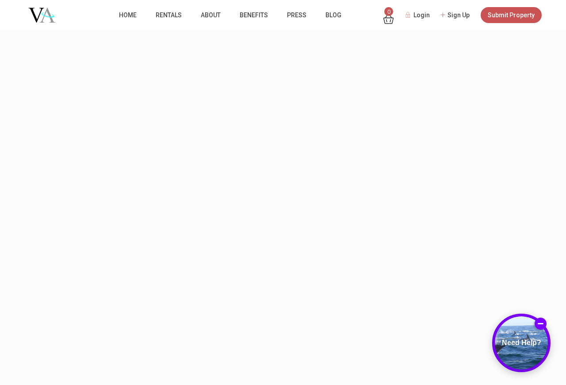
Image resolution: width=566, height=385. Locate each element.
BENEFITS (254, 15)
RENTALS (169, 15)
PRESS (296, 15)
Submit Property (511, 15)
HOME (128, 15)
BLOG (333, 15)
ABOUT (211, 15)
